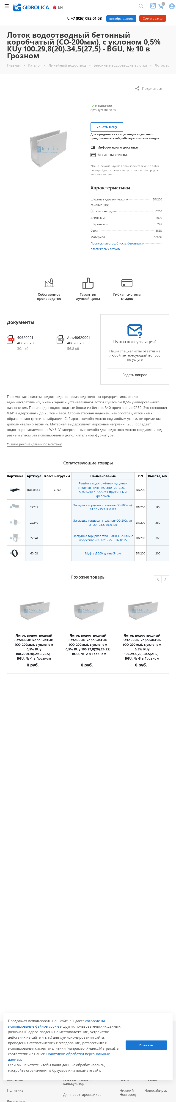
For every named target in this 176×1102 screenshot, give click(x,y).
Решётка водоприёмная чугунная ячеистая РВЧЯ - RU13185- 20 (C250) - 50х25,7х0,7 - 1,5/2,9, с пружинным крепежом (103, 489)
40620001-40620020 (25, 340)
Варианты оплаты (112, 154)
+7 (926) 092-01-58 (86, 18)
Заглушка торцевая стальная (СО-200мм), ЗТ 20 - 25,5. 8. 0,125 (102, 507)
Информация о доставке (117, 147)
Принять (146, 1045)
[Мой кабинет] (172, 6)
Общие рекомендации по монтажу (34, 444)
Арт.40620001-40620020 (79, 340)
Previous (158, 580)
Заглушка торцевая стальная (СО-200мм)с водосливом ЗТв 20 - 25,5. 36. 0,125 (103, 538)
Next (165, 580)
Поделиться (152, 88)
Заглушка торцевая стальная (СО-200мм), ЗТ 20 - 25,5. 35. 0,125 (102, 522)
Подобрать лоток (121, 19)
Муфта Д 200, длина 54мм (103, 553)
